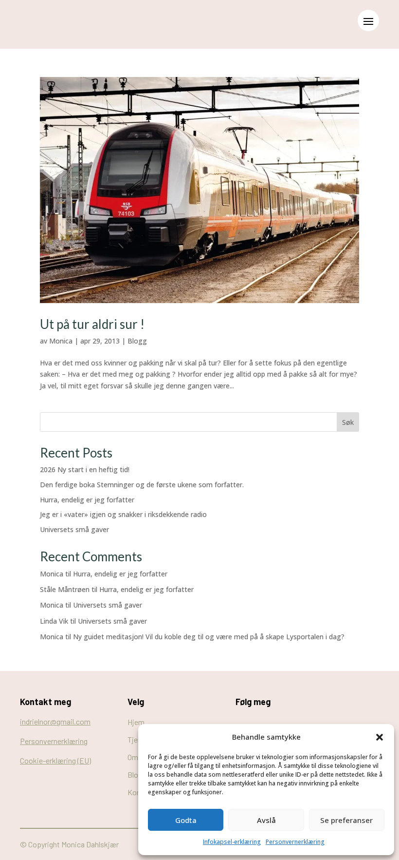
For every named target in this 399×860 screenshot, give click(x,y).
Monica (61, 340)
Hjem (136, 721)
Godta (186, 820)
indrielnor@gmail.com (55, 721)
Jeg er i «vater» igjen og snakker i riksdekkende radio (123, 514)
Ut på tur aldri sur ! (92, 324)
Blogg (137, 340)
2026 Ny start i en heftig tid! (84, 469)
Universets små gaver (74, 529)
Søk (348, 422)
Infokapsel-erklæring (232, 842)
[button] (379, 737)
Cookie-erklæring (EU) (55, 760)
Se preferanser (346, 820)
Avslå (266, 820)
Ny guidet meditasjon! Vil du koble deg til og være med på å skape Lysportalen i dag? (209, 636)
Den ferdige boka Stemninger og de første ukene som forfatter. (142, 484)
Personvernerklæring (295, 842)
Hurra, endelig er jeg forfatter (87, 499)
